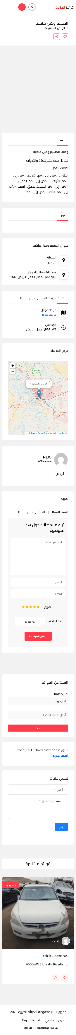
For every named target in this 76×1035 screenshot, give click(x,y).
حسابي (49, 1020)
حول (61, 1020)
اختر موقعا (61, 694)
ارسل (61, 827)
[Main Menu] (6, 7)
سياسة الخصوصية (47, 1027)
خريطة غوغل (48, 314)
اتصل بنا (36, 1020)
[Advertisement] (38, 93)
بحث (38, 728)
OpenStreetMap (46, 433)
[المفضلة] (65, 36)
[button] (39, 394)
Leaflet (61, 433)
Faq (24, 1020)
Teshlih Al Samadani (54, 955)
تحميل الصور (55, 621)
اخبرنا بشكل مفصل (55, 801)
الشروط (28, 1027)
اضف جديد (60, 755)
